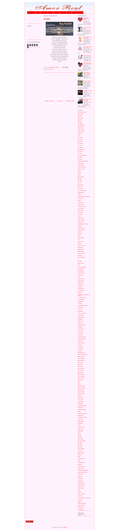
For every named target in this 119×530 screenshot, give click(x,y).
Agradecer (80, 116)
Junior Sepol (80, 321)
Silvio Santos (80, 474)
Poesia (79, 425)
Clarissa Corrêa (81, 222)
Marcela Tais (80, 362)
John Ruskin (80, 307)
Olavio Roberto (81, 401)
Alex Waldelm (80, 123)
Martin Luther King (81, 376)
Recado (79, 433)
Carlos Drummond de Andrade (84, 196)
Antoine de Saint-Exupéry (83, 161)
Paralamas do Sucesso (82, 413)
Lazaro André (80, 333)
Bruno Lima (80, 186)
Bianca (79, 174)
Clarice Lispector (81, 220)
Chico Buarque (81, 210)
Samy (79, 460)
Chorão (79, 216)
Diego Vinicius (80, 241)
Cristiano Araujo (81, 227)
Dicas (69, 12)
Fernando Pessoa (81, 273)
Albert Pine (80, 120)
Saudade (79, 464)
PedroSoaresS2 (81, 421)
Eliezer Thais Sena (81, 253)
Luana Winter (80, 346)
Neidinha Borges (81, 389)
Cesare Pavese (81, 208)
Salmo (79, 456)
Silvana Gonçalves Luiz (82, 472)
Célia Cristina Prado (82, 206)
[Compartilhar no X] (65, 67)
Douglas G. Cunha (81, 245)
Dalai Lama (80, 231)
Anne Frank (80, 159)
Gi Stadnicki (80, 286)
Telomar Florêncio (81, 484)
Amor (38, 12)
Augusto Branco (81, 165)
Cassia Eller (80, 198)
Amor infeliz (80, 139)
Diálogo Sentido (81, 237)
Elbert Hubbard (81, 251)
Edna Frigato (80, 247)
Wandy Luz (80, 501)
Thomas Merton (81, 486)
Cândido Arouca (81, 192)
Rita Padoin (80, 442)
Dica (79, 239)
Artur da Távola (81, 163)
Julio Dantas (80, 319)
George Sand (80, 284)
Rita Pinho (80, 444)
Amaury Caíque (81, 131)
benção (79, 170)
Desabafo (80, 233)
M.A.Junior (80, 350)
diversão (79, 243)
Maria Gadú (80, 366)
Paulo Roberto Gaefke (82, 417)
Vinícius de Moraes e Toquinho (84, 497)
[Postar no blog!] (63, 67)
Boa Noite (51, 69)
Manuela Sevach (81, 360)
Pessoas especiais (87, 80)
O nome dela (80, 399)
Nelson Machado (81, 391)
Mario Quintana (81, 368)
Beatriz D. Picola (81, 169)
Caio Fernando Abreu (82, 190)
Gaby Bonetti (80, 282)
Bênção (79, 172)
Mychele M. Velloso (82, 387)
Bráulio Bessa (80, 184)
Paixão (50, 12)
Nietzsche (80, 395)
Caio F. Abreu (80, 188)
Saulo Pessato (81, 468)
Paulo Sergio (80, 419)
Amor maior (80, 141)
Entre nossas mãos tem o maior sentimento (87, 100)
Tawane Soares (81, 482)
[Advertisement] (59, 86)
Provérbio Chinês (81, 427)
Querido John (80, 429)
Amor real (44, 12)
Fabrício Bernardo (81, 257)
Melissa (79, 384)
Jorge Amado (80, 311)
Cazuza (79, 200)
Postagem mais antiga (69, 100)
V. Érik (79, 489)
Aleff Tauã (80, 121)
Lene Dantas (80, 334)
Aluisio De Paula (81, 129)
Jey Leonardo (80, 301)
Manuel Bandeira (81, 358)
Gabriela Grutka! (81, 280)
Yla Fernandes (81, 507)
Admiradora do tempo (82, 112)
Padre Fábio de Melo (82, 409)
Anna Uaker (80, 157)
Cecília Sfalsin (81, 204)
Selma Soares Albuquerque (83, 470)
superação (80, 476)
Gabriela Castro (81, 278)
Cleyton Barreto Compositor (83, 223)
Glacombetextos (81, 288)
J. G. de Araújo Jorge (82, 297)
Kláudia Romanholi (81, 325)
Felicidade (63, 12)
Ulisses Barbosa (81, 488)
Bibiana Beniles (81, 176)
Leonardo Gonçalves (82, 336)
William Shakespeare (82, 503)
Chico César (80, 212)
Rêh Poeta (80, 436)
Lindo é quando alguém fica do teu (87, 73)
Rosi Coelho (80, 450)
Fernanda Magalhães (82, 267)
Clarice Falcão (80, 218)
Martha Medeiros (81, 374)
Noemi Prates (80, 397)
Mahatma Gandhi (81, 356)
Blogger (65, 527)
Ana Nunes (80, 153)
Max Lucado (80, 380)
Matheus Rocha (81, 378)
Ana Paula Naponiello (82, 155)
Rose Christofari (81, 448)
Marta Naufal (80, 372)
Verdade (79, 491)
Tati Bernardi (80, 478)
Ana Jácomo (80, 151)
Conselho (79, 225)
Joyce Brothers (81, 315)
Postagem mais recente (49, 100)
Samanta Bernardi (81, 458)
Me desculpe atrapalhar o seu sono (86, 18)
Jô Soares (80, 303)
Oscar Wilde (80, 403)
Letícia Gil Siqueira (81, 338)
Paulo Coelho (80, 415)
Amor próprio (80, 143)
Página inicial (31, 12)
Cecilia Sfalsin (80, 202)
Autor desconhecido (82, 167)
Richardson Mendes (82, 440)
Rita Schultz (80, 446)
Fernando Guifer (81, 271)
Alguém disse (80, 127)
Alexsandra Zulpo (81, 125)
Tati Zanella (80, 480)
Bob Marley (80, 180)
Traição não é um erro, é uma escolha (87, 63)
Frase (79, 276)
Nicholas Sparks (81, 393)
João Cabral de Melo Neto (83, 305)
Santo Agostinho (81, 462)
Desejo (79, 235)
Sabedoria (80, 454)
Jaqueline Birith (81, 299)
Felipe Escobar (81, 263)
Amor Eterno (80, 137)
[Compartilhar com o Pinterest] (67, 67)
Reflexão (79, 435)
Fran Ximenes (80, 275)
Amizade (56, 12)
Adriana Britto (80, 114)
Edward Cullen (80, 249)
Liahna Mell (80, 340)
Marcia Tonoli (80, 364)
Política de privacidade (77, 12)
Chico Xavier (80, 214)
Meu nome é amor (87, 55)
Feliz (79, 265)
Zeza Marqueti (80, 509)
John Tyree (80, 309)
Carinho (79, 194)
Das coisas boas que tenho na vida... (87, 47)
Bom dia (79, 182)
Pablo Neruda (80, 407)
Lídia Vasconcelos (81, 342)
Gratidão (79, 292)
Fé (78, 259)
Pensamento (80, 423)
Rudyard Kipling (81, 452)
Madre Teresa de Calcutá (83, 354)
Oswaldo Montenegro (82, 405)
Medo (79, 382)
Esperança (80, 255)
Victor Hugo (80, 495)
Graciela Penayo (81, 290)
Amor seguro (80, 147)
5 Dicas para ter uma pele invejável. (87, 38)
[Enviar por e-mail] (62, 67)
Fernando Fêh (80, 269)
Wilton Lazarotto (81, 505)
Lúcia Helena (80, 348)
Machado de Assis (81, 352)
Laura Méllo (80, 327)
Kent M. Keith (80, 323)
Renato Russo (80, 438)
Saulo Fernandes (81, 466)
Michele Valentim (81, 386)
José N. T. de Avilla (82, 313)
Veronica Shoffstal (81, 493)
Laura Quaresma (81, 329)
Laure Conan (80, 331)
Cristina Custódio (81, 229)
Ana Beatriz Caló (81, 149)
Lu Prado (79, 344)
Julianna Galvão (81, 317)
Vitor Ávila (80, 499)
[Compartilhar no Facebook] (66, 67)
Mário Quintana (81, 370)
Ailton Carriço (80, 118)
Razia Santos (80, 431)
